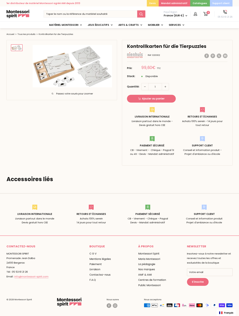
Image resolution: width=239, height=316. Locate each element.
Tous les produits (26, 34)
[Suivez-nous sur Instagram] (115, 305)
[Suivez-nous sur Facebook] (109, 305)
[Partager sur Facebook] (206, 55)
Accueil (10, 34)
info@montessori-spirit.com (31, 276)
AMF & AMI (145, 275)
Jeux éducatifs (98, 25)
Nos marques (146, 269)
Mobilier (153, 25)
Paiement (95, 264)
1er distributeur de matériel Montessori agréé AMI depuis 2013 (43, 3)
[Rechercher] (141, 14)
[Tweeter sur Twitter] (219, 55)
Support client (221, 3)
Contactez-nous (100, 275)
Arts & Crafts (128, 25)
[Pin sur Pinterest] (213, 55)
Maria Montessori (149, 259)
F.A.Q (92, 280)
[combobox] (226, 313)
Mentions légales (100, 259)
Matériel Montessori (63, 25)
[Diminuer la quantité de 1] (144, 86)
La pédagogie (146, 264)
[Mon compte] (195, 14)
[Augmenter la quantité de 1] (165, 86)
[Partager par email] (225, 55)
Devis (152, 3)
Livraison (94, 269)
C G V (93, 253)
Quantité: (133, 86)
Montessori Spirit (148, 253)
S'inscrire (198, 282)
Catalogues (200, 3)
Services (175, 25)
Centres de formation (152, 280)
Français (228, 312)
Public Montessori (149, 285)
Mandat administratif (174, 3)
